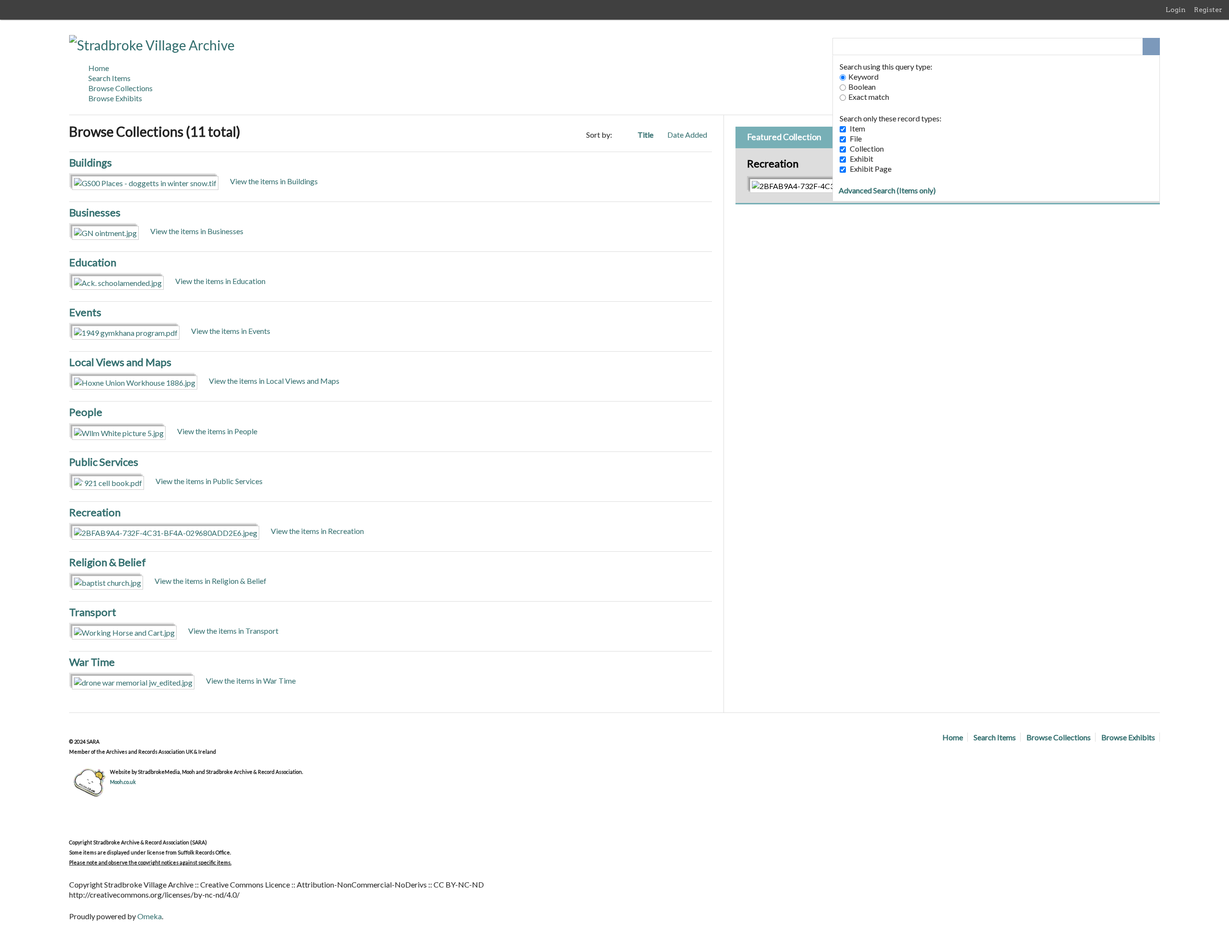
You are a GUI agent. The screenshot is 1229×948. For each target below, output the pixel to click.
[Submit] (1151, 46)
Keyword (863, 76)
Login (1176, 9)
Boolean (862, 86)
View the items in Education (220, 280)
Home (98, 67)
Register (1208, 9)
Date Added (687, 134)
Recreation (94, 512)
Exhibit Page (871, 168)
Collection (867, 148)
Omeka (149, 916)
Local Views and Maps (120, 362)
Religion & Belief (107, 562)
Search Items (109, 78)
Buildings (90, 162)
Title (646, 134)
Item (857, 128)
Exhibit (861, 158)
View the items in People (217, 431)
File (856, 138)
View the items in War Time (251, 680)
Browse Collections (120, 88)
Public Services (103, 461)
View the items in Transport (233, 630)
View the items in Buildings (274, 181)
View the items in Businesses (196, 231)
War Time (92, 661)
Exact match (868, 96)
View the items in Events (230, 330)
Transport (92, 611)
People (85, 411)
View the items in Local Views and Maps (274, 380)
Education (92, 262)
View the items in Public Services (209, 481)
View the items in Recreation (317, 530)
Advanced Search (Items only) (887, 190)
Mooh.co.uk (123, 782)
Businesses (94, 212)
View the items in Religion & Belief (210, 580)
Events (85, 312)
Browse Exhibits (115, 98)
